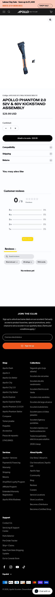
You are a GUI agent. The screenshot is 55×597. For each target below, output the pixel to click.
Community (35, 475)
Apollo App (35, 471)
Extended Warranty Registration (11, 493)
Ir (6, 373)
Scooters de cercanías (39, 376)
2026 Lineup (35, 444)
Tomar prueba (8, 421)
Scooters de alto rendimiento (37, 382)
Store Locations (36, 500)
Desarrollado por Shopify (31, 589)
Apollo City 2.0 (9, 387)
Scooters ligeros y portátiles (37, 421)
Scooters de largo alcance (41, 402)
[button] (27, 210)
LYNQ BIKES (8, 440)
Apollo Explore (9, 397)
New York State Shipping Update (13, 552)
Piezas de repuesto (10, 436)
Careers (33, 490)
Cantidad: (7, 123)
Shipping (6, 472)
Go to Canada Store (11, 558)
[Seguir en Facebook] (4, 567)
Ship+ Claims (8, 545)
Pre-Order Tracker (10, 541)
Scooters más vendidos (39, 397)
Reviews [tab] (10, 249)
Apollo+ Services (10, 458)
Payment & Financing (11, 463)
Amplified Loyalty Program (14, 482)
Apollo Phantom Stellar (12, 412)
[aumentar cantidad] (15, 128)
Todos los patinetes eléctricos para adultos (39, 437)
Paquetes (6, 426)
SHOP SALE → (45, 6)
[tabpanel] (27, 276)
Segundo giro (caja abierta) (38, 370)
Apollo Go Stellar (10, 378)
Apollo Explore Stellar (12, 402)
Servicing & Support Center (11, 529)
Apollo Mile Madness (11, 500)
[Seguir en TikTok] (24, 567)
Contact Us (7, 523)
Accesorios (7, 431)
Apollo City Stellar (10, 392)
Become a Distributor (39, 504)
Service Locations (37, 495)
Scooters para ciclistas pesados (39, 413)
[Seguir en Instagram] (11, 567)
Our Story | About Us (38, 458)
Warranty (6, 467)
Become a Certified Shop (40, 509)
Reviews (33, 485)
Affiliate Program (10, 487)
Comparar (7, 416)
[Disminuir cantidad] (6, 128)
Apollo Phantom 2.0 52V (13, 407)
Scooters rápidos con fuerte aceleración (39, 429)
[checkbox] (41, 262)
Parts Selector (8, 536)
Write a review (27, 239)
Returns (6, 477)
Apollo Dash (8, 368)
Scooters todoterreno (39, 407)
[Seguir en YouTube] (17, 567)
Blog (32, 480)
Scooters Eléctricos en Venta (39, 391)
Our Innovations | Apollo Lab (40, 464)
